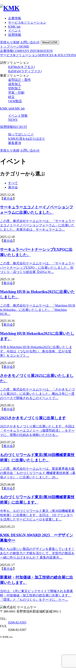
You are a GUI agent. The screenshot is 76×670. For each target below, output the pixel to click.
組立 (11, 97)
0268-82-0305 (17, 622)
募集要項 (14, 143)
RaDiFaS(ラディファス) (25, 71)
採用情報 (14, 34)
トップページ (14, 46)
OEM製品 (15, 101)
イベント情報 (18, 115)
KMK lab (14, 26)
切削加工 (14, 88)
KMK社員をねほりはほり (26, 138)
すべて (13, 183)
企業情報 (14, 18)
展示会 (13, 187)
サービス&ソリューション (27, 22)
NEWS (12, 119)
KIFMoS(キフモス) (21, 67)
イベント (14, 30)
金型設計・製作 (19, 79)
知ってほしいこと (21, 134)
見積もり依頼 (9, 42)
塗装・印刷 (16, 92)
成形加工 (14, 84)
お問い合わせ (30, 42)
